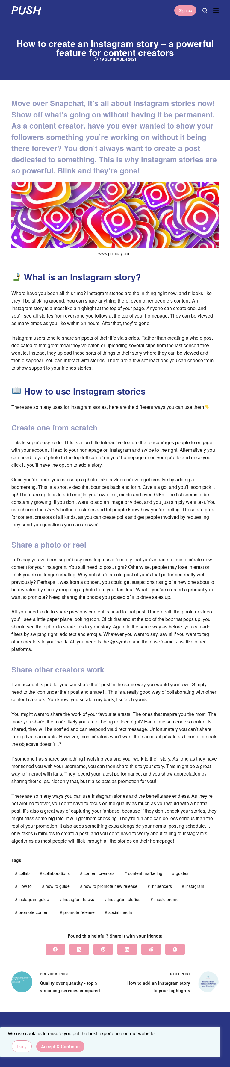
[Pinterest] (103, 949)
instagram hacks (76, 899)
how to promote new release (108, 886)
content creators (97, 873)
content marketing (143, 873)
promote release (77, 912)
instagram (193, 886)
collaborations (55, 873)
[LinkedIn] (127, 949)
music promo (165, 899)
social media (118, 912)
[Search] (204, 10)
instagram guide (32, 899)
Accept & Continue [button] (60, 1046)
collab (22, 873)
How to (23, 886)
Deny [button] (22, 1046)
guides (180, 873)
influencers (160, 886)
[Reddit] (151, 949)
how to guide (56, 886)
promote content (32, 912)
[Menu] (216, 10)
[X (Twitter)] (79, 949)
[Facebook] (55, 949)
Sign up (185, 10)
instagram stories (122, 899)
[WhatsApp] (175, 949)
